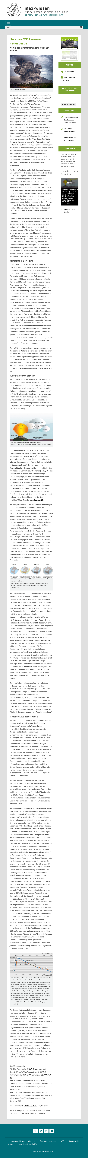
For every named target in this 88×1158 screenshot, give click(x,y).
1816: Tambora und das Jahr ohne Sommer (71, 120)
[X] (41, 1131)
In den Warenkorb (68, 104)
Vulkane (67, 209)
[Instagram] (46, 1131)
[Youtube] (51, 1131)
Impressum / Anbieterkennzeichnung (21, 1141)
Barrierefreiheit (74, 1141)
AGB (62, 1141)
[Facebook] (35, 1131)
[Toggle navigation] (8, 23)
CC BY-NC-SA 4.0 (30, 1106)
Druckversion (69, 72)
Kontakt (10, 1144)
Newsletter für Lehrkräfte (27, 1144)
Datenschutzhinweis (48, 1141)
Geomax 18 (38, 500)
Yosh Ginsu (32, 1069)
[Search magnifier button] (81, 27)
